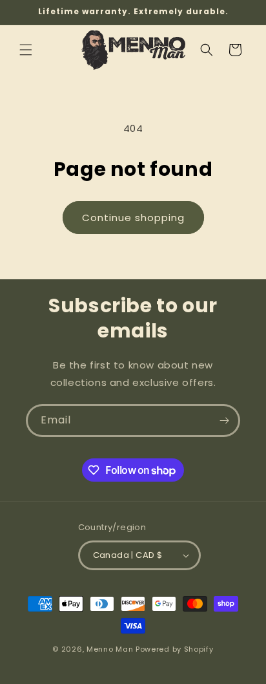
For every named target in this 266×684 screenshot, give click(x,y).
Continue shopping (133, 217)
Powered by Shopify (175, 649)
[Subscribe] (224, 420)
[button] (26, 50)
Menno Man (110, 649)
